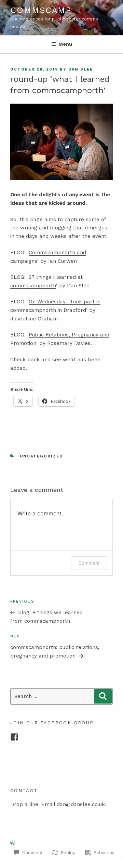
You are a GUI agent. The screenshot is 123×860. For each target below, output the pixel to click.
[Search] (103, 696)
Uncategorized (41, 456)
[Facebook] (14, 737)
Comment (89, 563)
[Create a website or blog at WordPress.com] (12, 843)
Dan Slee (80, 69)
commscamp (40, 10)
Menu (65, 44)
